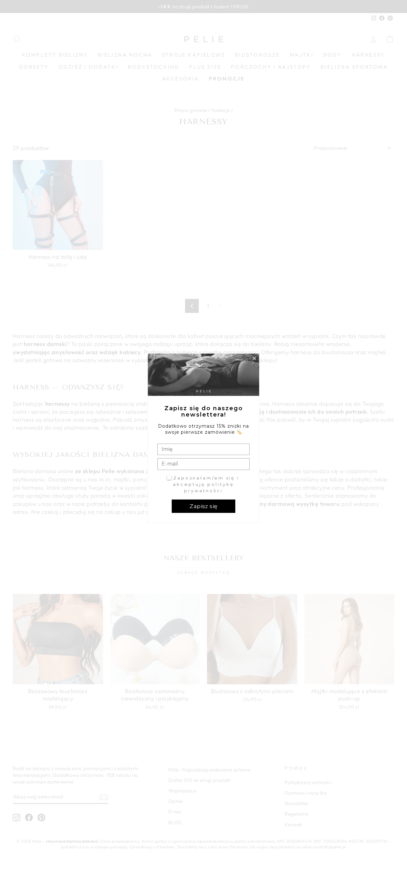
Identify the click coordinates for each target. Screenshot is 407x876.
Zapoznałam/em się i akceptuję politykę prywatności (206, 484)
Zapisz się (203, 506)
